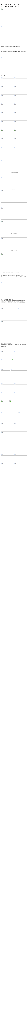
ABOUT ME (10, 1)
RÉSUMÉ (15, 1)
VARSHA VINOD (4, 1)
